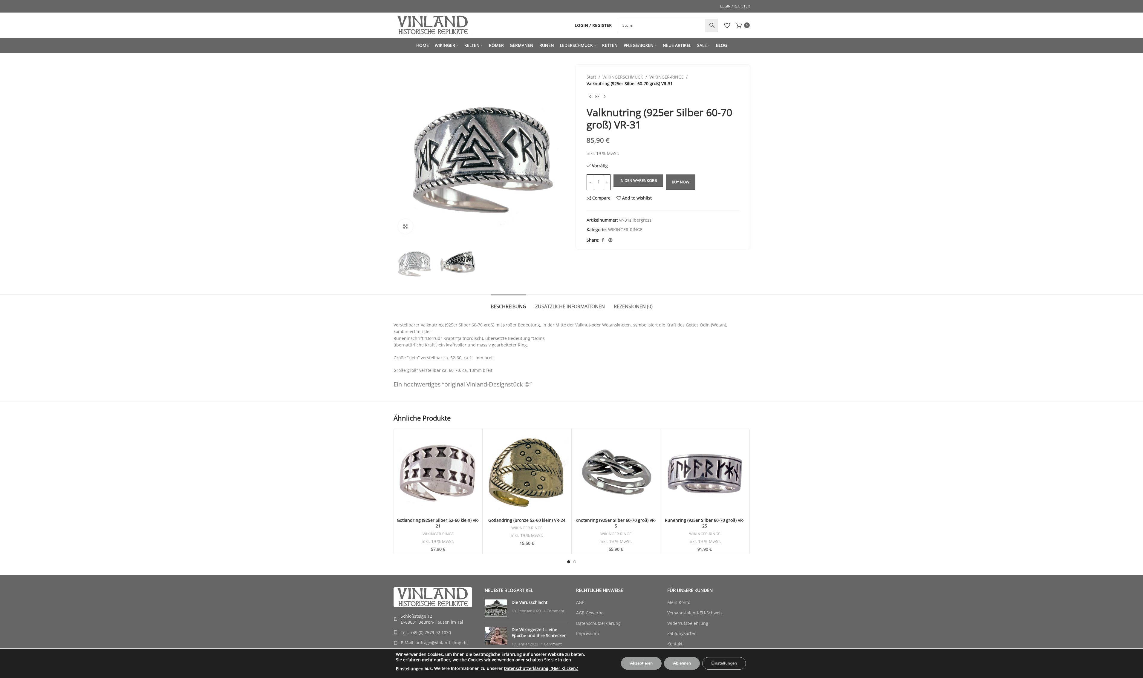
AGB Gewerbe (590, 613)
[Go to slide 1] (568, 561)
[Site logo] (433, 24)
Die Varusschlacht (529, 602)
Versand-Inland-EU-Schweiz (695, 613)
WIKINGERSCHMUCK (622, 77)
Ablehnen (682, 663)
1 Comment (554, 610)
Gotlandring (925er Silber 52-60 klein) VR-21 (438, 523)
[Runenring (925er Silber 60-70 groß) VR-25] (704, 473)
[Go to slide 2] (574, 561)
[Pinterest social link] (610, 240)
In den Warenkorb (638, 180)
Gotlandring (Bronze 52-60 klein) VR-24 (526, 520)
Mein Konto (678, 602)
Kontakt (675, 644)
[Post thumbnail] (496, 608)
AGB (580, 602)
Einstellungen (409, 668)
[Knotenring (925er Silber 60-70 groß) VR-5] (616, 473)
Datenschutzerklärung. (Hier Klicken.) (541, 668)
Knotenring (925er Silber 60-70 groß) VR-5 (616, 523)
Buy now (680, 182)
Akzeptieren (641, 663)
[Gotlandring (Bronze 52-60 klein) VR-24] (527, 473)
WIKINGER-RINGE (666, 77)
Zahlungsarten (682, 633)
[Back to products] (597, 96)
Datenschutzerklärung (598, 623)
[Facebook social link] (603, 240)
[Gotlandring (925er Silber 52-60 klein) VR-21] (438, 473)
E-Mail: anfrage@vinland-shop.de (434, 642)
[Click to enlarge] (405, 226)
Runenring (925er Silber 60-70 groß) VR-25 (704, 523)
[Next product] (604, 96)
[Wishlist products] (727, 25)
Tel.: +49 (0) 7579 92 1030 (426, 632)
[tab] (508, 303)
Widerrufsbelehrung (687, 623)
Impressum (587, 633)
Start (591, 77)
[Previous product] (590, 96)
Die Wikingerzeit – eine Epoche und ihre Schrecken (539, 632)
